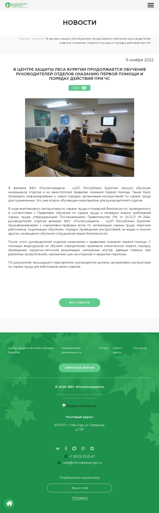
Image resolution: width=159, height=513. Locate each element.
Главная (23, 38)
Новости (38, 38)
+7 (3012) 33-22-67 (81, 456)
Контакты (140, 348)
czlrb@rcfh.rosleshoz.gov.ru (81, 463)
